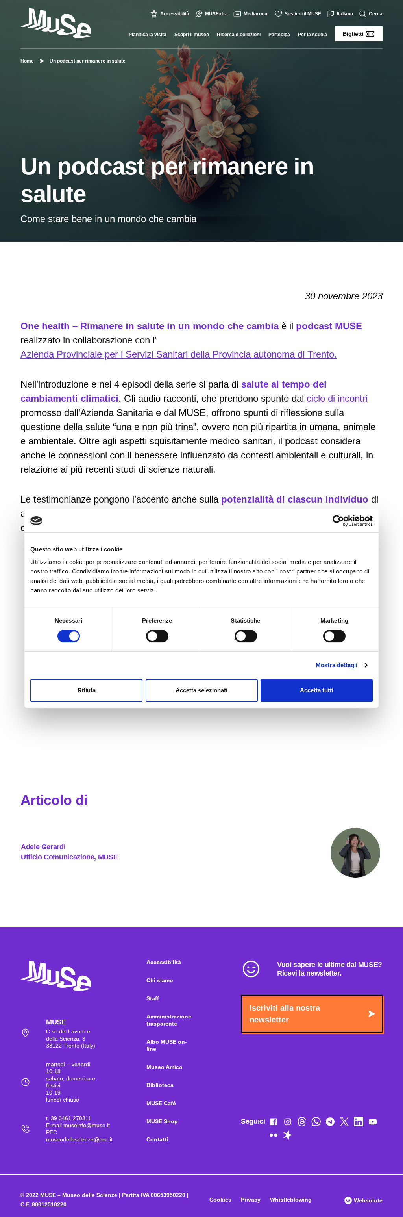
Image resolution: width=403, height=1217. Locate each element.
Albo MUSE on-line (166, 1045)
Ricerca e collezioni (239, 34)
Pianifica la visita (147, 34)
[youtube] (372, 1123)
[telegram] (330, 1123)
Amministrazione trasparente (168, 1020)
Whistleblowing (291, 1200)
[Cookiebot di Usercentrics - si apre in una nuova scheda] (338, 521)
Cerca (376, 14)
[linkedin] (358, 1123)
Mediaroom (256, 14)
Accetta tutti (316, 690)
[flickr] (273, 1136)
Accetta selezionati (201, 690)
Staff (152, 998)
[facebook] (273, 1123)
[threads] (302, 1123)
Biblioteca (160, 1085)
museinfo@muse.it (86, 1125)
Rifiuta (87, 690)
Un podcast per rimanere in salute (88, 61)
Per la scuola (312, 34)
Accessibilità (174, 14)
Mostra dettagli (337, 665)
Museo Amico (164, 1067)
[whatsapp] (316, 1123)
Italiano (345, 14)
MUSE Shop (162, 1121)
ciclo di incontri (337, 398)
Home (27, 61)
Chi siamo (159, 980)
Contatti (157, 1139)
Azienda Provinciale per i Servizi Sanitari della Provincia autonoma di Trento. (178, 354)
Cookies (220, 1200)
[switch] (157, 636)
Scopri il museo (191, 34)
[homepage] (55, 23)
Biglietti (353, 34)
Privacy (251, 1200)
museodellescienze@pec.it (79, 1139)
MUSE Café (161, 1103)
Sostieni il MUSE (303, 14)
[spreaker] (287, 1136)
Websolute (367, 1200)
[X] (344, 1123)
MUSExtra (216, 14)
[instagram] (287, 1123)
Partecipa (279, 34)
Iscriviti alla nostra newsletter (285, 1014)
